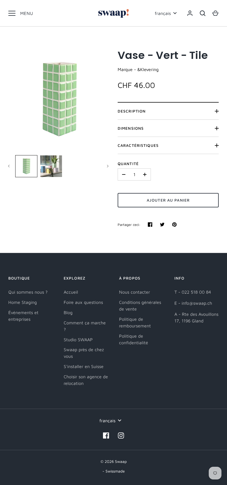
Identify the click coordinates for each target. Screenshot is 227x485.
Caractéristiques (138, 145)
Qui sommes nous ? (28, 292)
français (163, 13)
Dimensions (131, 128)
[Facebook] (106, 435)
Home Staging (22, 302)
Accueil (71, 292)
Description (132, 111)
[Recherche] (203, 13)
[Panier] (215, 13)
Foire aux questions (83, 302)
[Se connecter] (190, 13)
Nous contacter (134, 292)
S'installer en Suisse (84, 366)
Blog (68, 312)
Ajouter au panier (168, 200)
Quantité (128, 163)
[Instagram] (121, 435)
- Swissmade (113, 471)
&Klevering (148, 69)
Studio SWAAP (78, 339)
